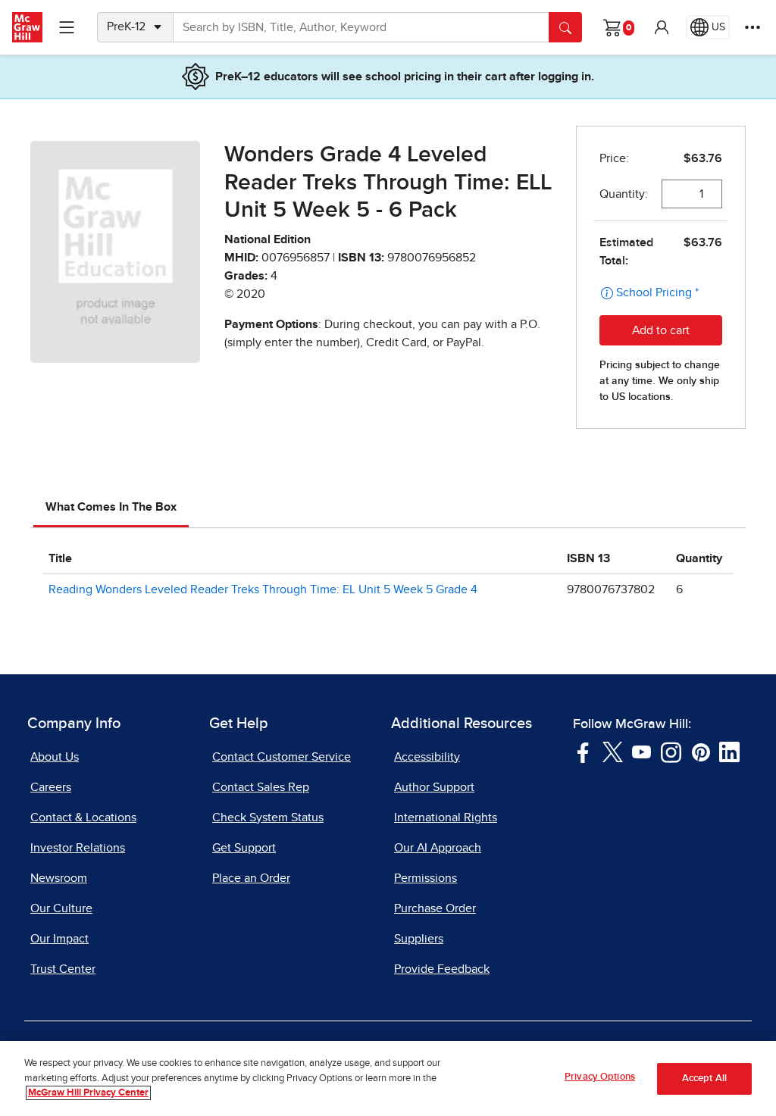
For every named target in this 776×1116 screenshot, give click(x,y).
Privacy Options (600, 1077)
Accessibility (427, 757)
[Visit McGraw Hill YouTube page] (641, 751)
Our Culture (61, 908)
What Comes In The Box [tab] (111, 507)
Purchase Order (435, 908)
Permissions (425, 878)
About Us (54, 757)
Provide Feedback (442, 969)
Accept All (704, 1078)
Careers (50, 787)
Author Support (434, 787)
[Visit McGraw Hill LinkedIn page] (729, 751)
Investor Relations (77, 848)
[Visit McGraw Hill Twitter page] (612, 751)
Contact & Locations (83, 817)
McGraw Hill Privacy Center (88, 1093)
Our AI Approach (437, 848)
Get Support (244, 848)
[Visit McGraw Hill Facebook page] (583, 751)
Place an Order (251, 878)
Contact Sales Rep (260, 787)
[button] (661, 27)
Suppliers (418, 939)
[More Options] (752, 27)
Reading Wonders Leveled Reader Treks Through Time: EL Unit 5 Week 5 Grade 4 (262, 589)
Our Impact (59, 939)
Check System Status (268, 817)
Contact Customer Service (281, 757)
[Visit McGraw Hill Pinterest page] (700, 751)
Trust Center (62, 969)
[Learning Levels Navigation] (67, 27)
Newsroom (58, 878)
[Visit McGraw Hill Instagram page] (671, 751)
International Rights (445, 817)
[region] (388, 1078)
